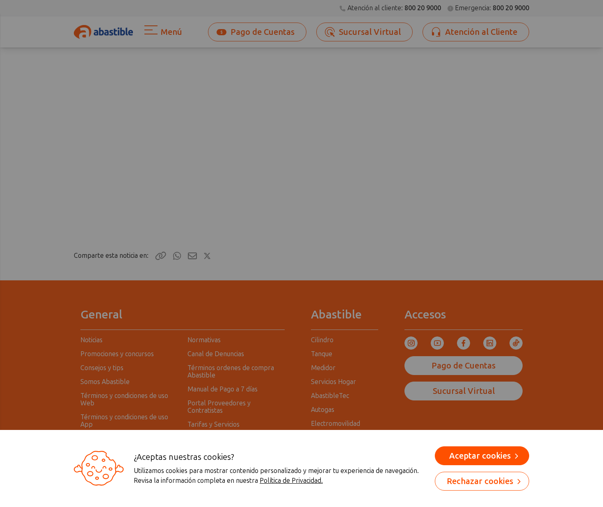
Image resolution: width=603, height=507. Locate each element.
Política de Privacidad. (291, 480)
